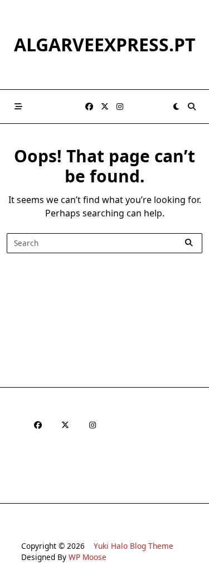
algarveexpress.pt (105, 44)
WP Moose (87, 557)
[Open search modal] (192, 107)
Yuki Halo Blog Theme (133, 545)
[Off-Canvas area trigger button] (18, 107)
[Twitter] (105, 107)
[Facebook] (89, 107)
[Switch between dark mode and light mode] (176, 107)
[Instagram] (119, 107)
